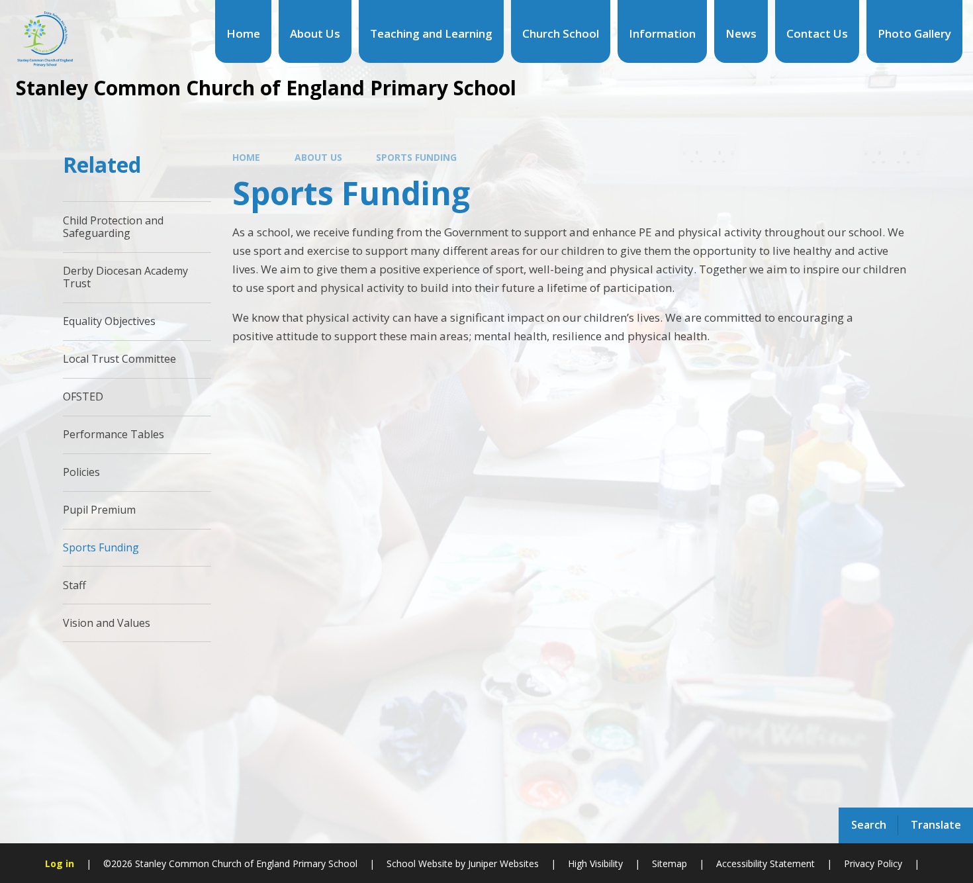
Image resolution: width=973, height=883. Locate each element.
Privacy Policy (873, 863)
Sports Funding (416, 157)
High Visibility (595, 863)
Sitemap (669, 863)
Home (246, 157)
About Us (318, 157)
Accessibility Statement (765, 863)
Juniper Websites (502, 863)
